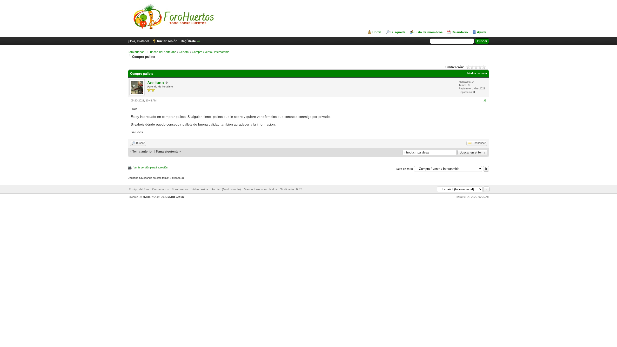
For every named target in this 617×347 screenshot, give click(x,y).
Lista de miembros (429, 32)
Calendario (460, 32)
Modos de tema (477, 73)
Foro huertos (180, 189)
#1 (484, 100)
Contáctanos (160, 189)
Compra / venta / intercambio (210, 52)
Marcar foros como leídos (260, 189)
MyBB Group (176, 196)
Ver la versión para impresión (151, 167)
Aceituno (155, 83)
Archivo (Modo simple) (226, 189)
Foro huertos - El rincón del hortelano (152, 52)
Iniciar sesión (167, 41)
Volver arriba (200, 189)
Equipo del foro (139, 189)
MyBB (146, 196)
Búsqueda (397, 32)
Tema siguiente (167, 151)
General (184, 52)
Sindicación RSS (291, 189)
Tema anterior (142, 151)
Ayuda (481, 32)
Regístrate (188, 41)
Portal (376, 32)
